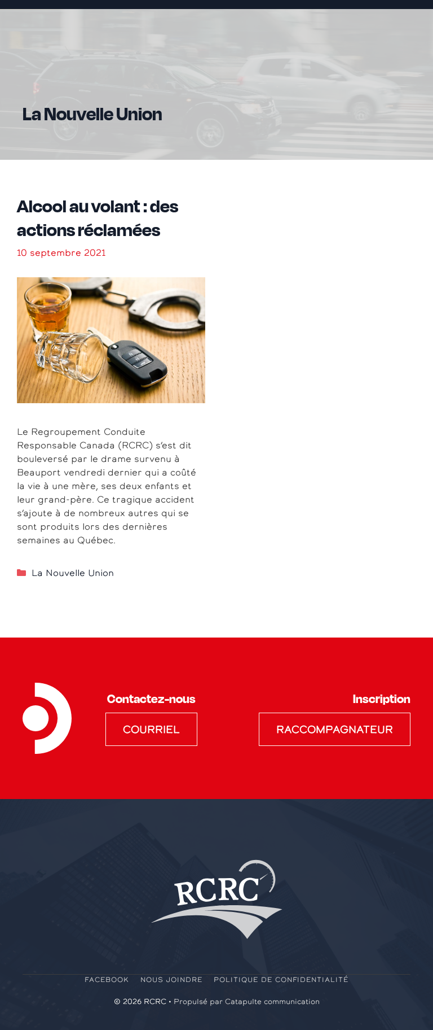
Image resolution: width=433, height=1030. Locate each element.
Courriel (151, 729)
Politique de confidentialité (281, 979)
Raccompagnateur (334, 729)
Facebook (107, 979)
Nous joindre (171, 979)
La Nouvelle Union (73, 572)
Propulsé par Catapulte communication (247, 1001)
